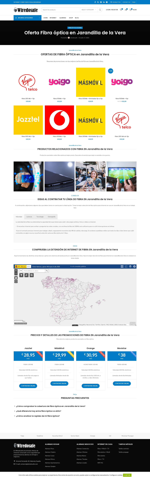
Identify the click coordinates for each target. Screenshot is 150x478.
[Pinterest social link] (100, 2)
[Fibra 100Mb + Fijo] (59, 82)
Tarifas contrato (124, 448)
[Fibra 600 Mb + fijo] (28, 120)
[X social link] (97, 2)
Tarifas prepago (124, 452)
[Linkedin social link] (103, 2)
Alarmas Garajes (50, 466)
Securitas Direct (57, 436)
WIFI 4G (100, 463)
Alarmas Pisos (49, 448)
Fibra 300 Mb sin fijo (122, 136)
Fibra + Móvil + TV (103, 448)
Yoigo (22, 436)
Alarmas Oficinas (82, 452)
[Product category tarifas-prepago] (60, 176)
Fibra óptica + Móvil (104, 452)
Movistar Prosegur (128, 436)
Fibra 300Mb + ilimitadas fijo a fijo (91, 136)
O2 (110, 436)
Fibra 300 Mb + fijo (28, 99)
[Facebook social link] (95, 2)
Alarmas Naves (81, 456)
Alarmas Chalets (50, 452)
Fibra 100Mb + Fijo (59, 99)
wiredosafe (73, 38)
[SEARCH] (100, 9)
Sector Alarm (75, 436)
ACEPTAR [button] (127, 475)
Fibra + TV (101, 459)
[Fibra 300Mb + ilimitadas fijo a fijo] (90, 120)
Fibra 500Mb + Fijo (122, 99)
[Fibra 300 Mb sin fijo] (121, 120)
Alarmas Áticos (50, 459)
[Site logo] (26, 9)
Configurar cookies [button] (115, 475)
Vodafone (40, 436)
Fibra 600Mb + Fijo (59, 136)
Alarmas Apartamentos (52, 463)
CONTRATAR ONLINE (28, 386)
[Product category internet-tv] (121, 176)
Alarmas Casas (49, 456)
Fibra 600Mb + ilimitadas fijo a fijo (91, 99)
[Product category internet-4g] (29, 176)
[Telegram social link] (106, 2)
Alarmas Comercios (83, 448)
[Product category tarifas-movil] (91, 176)
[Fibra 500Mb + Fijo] (121, 82)
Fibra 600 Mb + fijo (28, 136)
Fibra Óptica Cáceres (75, 27)
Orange (92, 436)
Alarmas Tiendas (82, 459)
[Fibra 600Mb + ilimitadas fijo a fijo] (90, 82)
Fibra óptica (101, 456)
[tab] (19, 216)
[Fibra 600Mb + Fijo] (59, 120)
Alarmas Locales (82, 463)
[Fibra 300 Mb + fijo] (28, 82)
